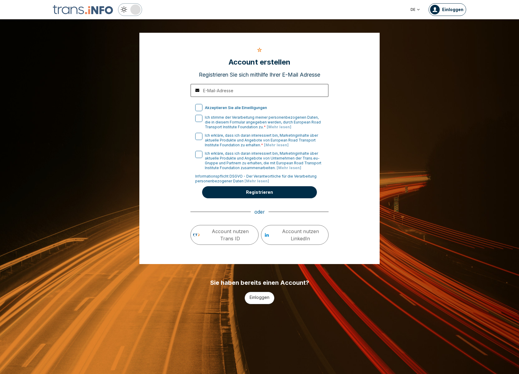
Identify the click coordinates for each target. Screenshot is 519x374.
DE (413, 9)
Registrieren (259, 192)
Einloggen (259, 297)
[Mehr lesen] (279, 127)
